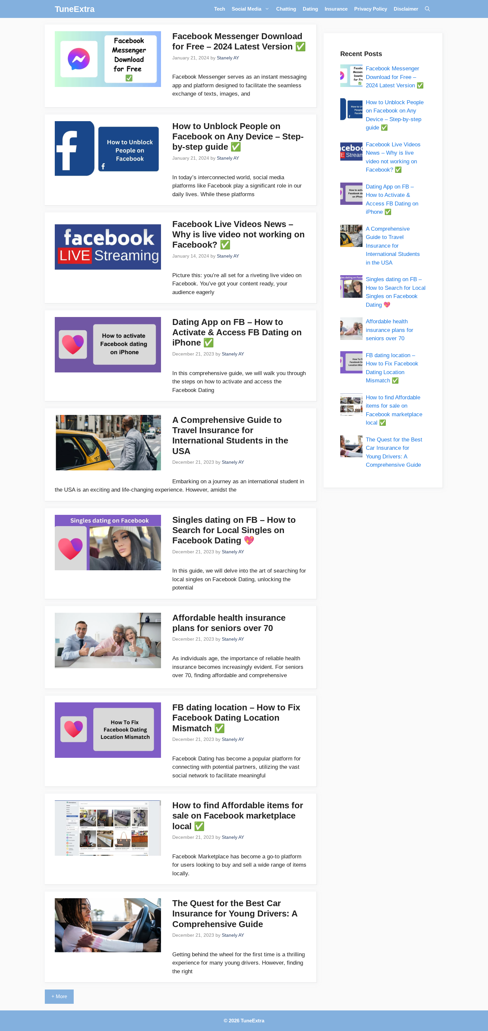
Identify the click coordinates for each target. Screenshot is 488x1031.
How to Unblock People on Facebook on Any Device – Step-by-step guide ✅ (238, 136)
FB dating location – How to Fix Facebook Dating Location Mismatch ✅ (236, 717)
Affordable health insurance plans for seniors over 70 (228, 623)
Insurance (336, 9)
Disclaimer (406, 9)
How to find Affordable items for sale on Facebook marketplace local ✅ (237, 815)
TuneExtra (75, 9)
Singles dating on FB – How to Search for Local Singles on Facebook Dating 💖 (234, 530)
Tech (219, 9)
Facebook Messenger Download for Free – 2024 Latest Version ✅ (239, 41)
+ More (59, 996)
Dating (310, 9)
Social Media (246, 9)
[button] (427, 9)
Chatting (286, 9)
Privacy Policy (370, 9)
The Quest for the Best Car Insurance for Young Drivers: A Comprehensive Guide (234, 913)
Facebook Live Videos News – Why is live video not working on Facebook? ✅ (238, 234)
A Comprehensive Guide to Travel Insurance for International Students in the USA (230, 435)
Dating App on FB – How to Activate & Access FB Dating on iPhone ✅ (237, 332)
